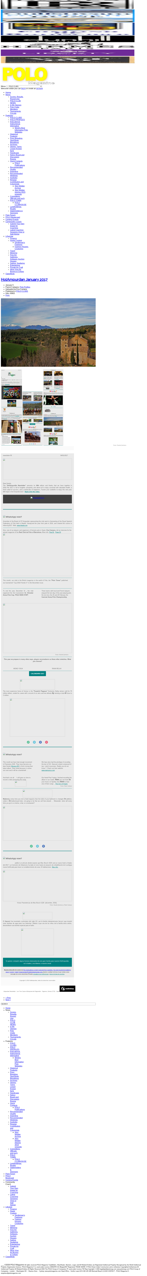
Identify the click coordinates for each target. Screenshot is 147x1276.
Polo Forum (11, 215)
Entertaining (15, 265)
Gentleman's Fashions (20, 244)
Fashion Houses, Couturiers (22, 248)
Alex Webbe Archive (20, 187)
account (39, 88)
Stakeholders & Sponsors (16, 212)
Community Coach (13, 222)
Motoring (13, 253)
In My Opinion (15, 105)
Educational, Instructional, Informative (15, 124)
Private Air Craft (16, 267)
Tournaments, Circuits (15, 112)
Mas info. (55, 867)
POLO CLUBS (16, 118)
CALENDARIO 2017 (37, 673)
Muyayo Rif (15, 766)
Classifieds (10, 274)
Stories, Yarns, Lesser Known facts (16, 149)
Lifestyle (9, 236)
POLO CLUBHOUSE (20, 204)
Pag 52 (51, 532)
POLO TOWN (15, 200)
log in (23, 88)
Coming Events (12, 219)
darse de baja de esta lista (57, 974)
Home (8, 92)
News (8, 95)
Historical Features (14, 135)
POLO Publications (20, 164)
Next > (8, 1000)
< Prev (8, 998)
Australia (13, 178)
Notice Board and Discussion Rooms (17, 157)
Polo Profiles (25, 287)
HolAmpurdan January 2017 (24, 279)
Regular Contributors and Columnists (17, 182)
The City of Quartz (61, 784)
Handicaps (14, 153)
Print (7, 295)
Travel (12, 251)
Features (9, 115)
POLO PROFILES (17, 120)
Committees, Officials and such (17, 197)
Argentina (14, 171)
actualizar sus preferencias (40, 974)
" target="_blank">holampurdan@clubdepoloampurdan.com (25, 972)
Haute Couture (16, 240)
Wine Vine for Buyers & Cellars (17, 271)
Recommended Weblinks (16, 175)
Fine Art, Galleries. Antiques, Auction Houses (17, 258)
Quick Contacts (16, 161)
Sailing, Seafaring (17, 263)
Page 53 (58, 532)
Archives (13, 145)
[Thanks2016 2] (37, 498)
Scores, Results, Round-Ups (16, 98)
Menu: (3, 86)
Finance (13, 238)
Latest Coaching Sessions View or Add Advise (17, 232)
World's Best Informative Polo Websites (21, 130)
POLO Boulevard (13, 217)
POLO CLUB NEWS (15, 102)
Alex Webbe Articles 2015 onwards (20, 192)
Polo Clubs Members (14, 108)
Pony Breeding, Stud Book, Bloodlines (16, 140)
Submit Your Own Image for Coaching (17, 226)
